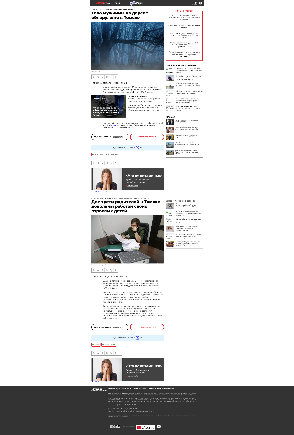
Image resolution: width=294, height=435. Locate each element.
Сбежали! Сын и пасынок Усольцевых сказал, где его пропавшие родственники (189, 93)
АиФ (104, 265)
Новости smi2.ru (99, 191)
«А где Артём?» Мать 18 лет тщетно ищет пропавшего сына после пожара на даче (188, 236)
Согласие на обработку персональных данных (122, 408)
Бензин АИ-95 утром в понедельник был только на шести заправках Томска (184, 36)
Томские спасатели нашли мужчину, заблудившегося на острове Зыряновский (184, 54)
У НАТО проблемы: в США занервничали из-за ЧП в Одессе (187, 143)
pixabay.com (95, 71)
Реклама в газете (140, 389)
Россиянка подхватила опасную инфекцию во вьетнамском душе (186, 128)
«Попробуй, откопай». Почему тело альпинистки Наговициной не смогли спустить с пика (188, 78)
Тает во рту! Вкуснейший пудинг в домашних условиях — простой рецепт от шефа (188, 243)
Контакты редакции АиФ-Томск (119, 389)
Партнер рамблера (128, 426)
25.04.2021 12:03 (96, 9)
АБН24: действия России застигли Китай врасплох (187, 121)
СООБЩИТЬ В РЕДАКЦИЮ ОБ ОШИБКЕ (161, 389)
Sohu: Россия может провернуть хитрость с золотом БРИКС (186, 136)
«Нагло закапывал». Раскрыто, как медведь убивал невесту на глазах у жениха (188, 108)
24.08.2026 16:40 (97, 198)
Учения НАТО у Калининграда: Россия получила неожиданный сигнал (186, 152)
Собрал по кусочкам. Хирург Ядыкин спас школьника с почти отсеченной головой (189, 70)
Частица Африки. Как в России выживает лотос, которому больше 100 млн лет (188, 213)
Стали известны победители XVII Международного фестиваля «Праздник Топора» (184, 45)
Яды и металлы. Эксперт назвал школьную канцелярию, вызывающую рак (187, 228)
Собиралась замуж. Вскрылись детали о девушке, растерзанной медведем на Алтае (187, 100)
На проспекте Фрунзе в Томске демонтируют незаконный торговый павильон (184, 17)
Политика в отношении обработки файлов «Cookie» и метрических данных (131, 411)
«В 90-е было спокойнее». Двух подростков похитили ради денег (188, 84)
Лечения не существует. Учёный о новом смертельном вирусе (188, 205)
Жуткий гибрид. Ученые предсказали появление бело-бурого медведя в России (189, 221)
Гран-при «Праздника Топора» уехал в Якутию (184, 26)
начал (114, 125)
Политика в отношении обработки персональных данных (126, 410)
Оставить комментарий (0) (147, 137)
